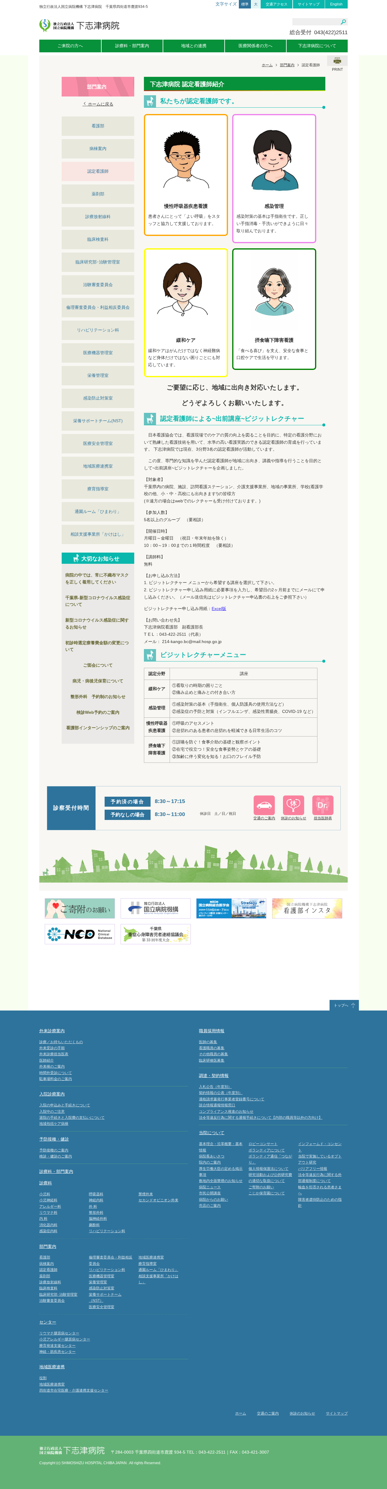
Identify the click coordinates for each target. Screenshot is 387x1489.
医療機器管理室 (98, 352)
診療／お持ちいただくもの (61, 1042)
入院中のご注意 (52, 1111)
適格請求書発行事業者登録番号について (231, 1099)
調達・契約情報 (214, 1075)
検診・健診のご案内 (55, 1156)
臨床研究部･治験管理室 (98, 262)
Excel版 (219, 608)
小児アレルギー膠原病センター (64, 1339)
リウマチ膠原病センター (59, 1333)
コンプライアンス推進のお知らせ (226, 1111)
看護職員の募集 (211, 1048)
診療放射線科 (98, 216)
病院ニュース (210, 1187)
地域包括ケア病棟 (53, 1124)
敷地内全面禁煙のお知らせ (220, 1181)
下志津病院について (317, 45)
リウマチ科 (48, 1212)
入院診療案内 (52, 1094)
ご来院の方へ (70, 45)
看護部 (98, 125)
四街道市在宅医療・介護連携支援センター (73, 1390)
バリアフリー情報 (312, 1169)
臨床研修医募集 (211, 1060)
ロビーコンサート (263, 1144)
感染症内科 (48, 1231)
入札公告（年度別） (215, 1087)
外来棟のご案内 (52, 1066)
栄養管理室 (98, 375)
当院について (211, 1132)
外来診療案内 (52, 1030)
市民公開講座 (210, 1193)
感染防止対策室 (98, 398)
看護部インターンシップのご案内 (98, 727)
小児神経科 (48, 1200)
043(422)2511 (331, 32)
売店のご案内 (210, 1205)
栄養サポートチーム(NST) (98, 420)
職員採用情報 (211, 1030)
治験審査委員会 (98, 284)
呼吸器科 (96, 1194)
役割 (43, 1378)
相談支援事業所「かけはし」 (97, 534)
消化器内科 (48, 1225)
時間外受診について (55, 1073)
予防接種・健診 (54, 1139)
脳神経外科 (98, 1218)
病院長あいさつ (211, 1156)
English (336, 4)
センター (47, 1322)
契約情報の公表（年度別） (220, 1093)
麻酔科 (94, 1225)
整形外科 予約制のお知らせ (97, 696)
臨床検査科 (98, 239)
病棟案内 (97, 148)
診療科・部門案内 (132, 45)
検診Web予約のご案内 (97, 712)
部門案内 (287, 65)
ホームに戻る (100, 104)
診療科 (45, 1182)
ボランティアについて (267, 1150)
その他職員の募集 (213, 1054)
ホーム (267, 65)
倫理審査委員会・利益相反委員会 (98, 307)
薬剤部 (98, 193)
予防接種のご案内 (53, 1150)
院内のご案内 (210, 1162)
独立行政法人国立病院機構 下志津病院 (79, 25)
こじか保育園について (267, 1193)
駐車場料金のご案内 (55, 1079)
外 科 (93, 1206)
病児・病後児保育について (98, 680)
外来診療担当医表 (53, 1054)
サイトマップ (309, 4)
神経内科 (96, 1200)
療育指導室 (98, 488)
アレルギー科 (50, 1206)
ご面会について (98, 665)
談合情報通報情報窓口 (217, 1105)
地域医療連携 (52, 1366)
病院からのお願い (213, 1199)
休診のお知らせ (302, 1413)
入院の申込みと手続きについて (64, 1105)
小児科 (44, 1194)
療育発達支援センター (57, 1346)
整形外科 (96, 1212)
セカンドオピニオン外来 (158, 1200)
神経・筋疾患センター (57, 1352)
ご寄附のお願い (261, 1187)
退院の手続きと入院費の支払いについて (72, 1117)
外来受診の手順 (52, 1048)
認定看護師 (98, 171)
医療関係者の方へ (255, 45)
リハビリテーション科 (98, 330)
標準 (245, 4)
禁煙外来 (145, 1194)
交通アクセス (277, 4)
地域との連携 (194, 45)
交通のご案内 (268, 1413)
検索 (343, 22)
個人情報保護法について (268, 1169)
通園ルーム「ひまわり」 (98, 511)
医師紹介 (46, 1060)
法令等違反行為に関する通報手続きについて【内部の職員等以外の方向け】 (260, 1117)
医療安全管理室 (98, 443)
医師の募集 (208, 1042)
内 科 (43, 1218)
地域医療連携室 (98, 466)
